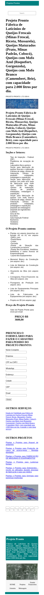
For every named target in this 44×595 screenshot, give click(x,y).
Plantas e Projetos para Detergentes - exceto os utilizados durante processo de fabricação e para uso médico (22, 470)
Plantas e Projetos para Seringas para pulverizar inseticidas (22, 477)
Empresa (9, 356)
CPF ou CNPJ (11, 362)
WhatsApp (10, 368)
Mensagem (22, 588)
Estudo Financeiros (32, 583)
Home (21, 8)
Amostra (12, 588)
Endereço (10, 375)
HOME (12, 584)
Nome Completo (12, 350)
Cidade (9, 381)
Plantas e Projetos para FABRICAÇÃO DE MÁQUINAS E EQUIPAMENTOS (22, 457)
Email (8, 393)
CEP (8, 387)
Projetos (22, 584)
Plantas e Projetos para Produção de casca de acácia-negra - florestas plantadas (22, 450)
